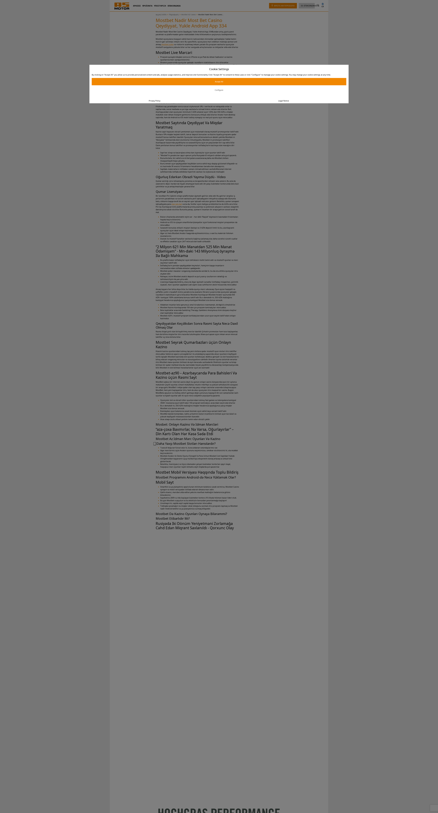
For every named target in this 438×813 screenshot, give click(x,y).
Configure (219, 90)
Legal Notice (283, 101)
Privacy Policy (154, 101)
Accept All (219, 81)
